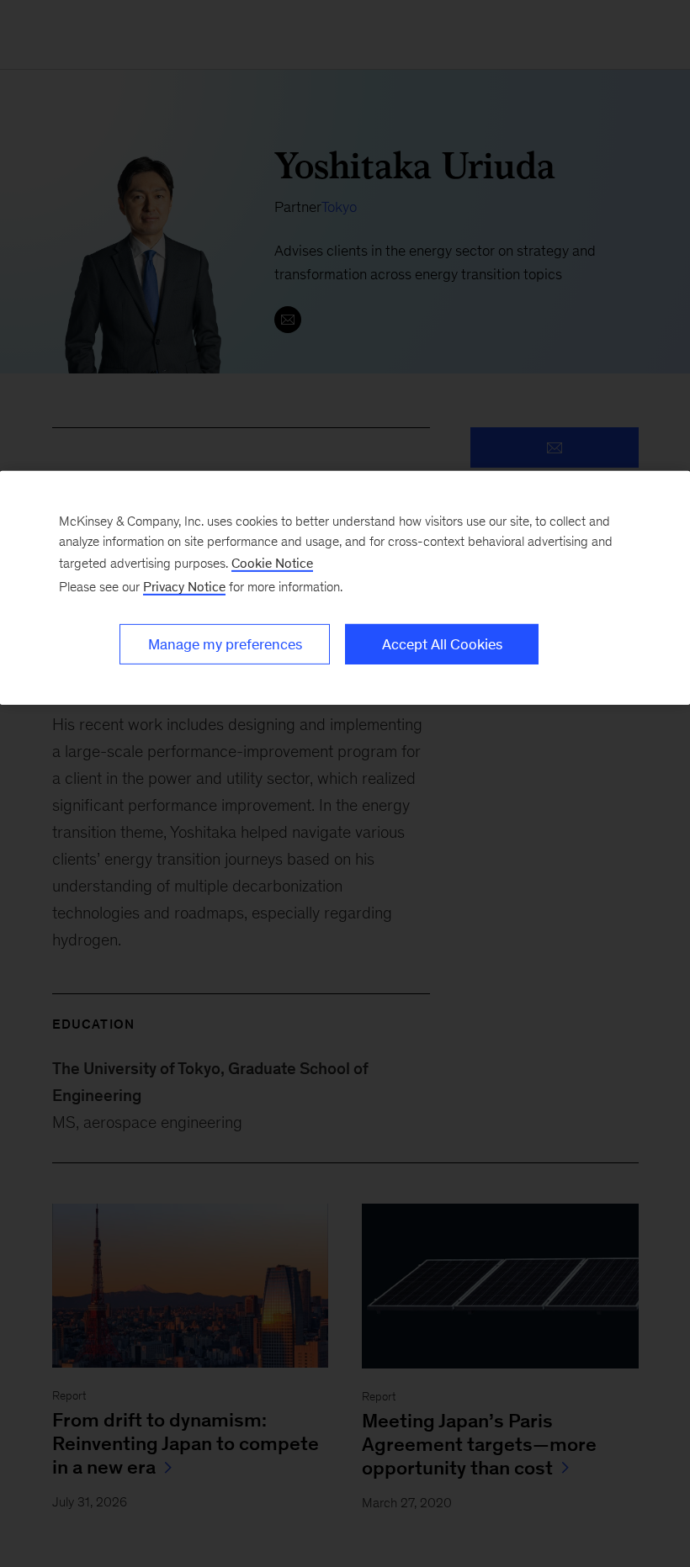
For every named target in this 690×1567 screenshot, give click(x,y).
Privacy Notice (184, 587)
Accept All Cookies (442, 644)
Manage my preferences (225, 644)
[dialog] (345, 588)
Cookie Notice (272, 563)
